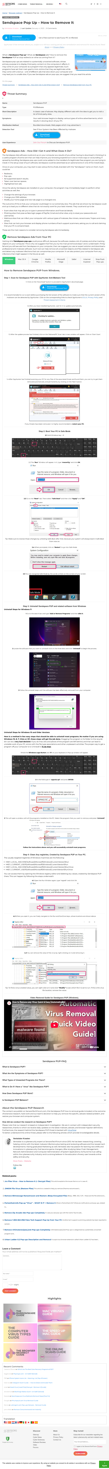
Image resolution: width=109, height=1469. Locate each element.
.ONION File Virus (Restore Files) (19, 1189)
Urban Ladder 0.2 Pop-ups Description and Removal (27, 1240)
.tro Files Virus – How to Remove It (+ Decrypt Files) (27, 1181)
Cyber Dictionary (39, 1439)
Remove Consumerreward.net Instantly (27, 1409)
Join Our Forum (40, 142)
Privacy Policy (58, 47)
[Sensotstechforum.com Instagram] (100, 4)
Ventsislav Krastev (12, 28)
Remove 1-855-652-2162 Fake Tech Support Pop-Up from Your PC (33, 1220)
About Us (56, 1434)
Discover (36, 1431)
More (55, 1431)
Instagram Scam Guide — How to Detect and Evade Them (32, 1383)
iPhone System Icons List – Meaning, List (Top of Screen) (28, 1378)
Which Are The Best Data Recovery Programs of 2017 (36, 1369)
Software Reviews (39, 1442)
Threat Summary (8, 85)
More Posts (18, 1161)
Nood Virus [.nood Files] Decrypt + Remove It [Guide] (28, 1387)
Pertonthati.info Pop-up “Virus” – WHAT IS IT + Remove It (30, 1203)
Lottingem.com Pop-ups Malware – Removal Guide (28, 1405)
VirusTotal (72, 1130)
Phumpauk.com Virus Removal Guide (25, 1400)
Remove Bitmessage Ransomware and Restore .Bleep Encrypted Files (35, 1196)
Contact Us (57, 1439)
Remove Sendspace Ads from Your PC (77, 85)
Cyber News (22, 4)
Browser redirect (15, 13)
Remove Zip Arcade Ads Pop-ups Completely (24, 1213)
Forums (35, 1447)
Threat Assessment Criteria (54, 300)
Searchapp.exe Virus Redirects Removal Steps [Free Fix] (31, 1396)
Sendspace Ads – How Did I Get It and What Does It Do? (39, 85)
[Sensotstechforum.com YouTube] (97, 4)
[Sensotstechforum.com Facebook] (94, 4)
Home (4, 13)
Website (27, 1161)
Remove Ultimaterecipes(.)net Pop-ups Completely (27, 1230)
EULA (47, 47)
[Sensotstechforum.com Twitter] (91, 4)
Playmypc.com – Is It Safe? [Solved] (25, 1374)
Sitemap (36, 1434)
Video (35, 1445)
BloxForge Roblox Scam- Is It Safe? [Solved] (29, 1391)
